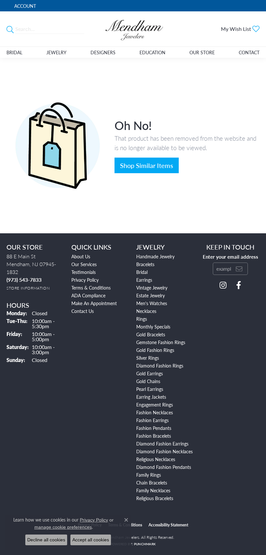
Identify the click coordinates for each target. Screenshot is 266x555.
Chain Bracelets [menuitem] (151, 482)
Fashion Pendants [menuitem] (153, 428)
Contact (249, 52)
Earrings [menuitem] (144, 280)
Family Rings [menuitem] (148, 474)
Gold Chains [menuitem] (148, 381)
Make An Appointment (94, 303)
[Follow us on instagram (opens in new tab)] (223, 285)
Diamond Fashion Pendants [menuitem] (163, 467)
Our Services (84, 264)
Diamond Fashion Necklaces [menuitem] (164, 451)
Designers (103, 52)
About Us (80, 256)
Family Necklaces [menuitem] (153, 490)
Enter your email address (230, 256)
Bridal (14, 52)
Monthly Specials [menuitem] (153, 326)
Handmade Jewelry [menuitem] (155, 256)
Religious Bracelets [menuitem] (154, 498)
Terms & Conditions (91, 287)
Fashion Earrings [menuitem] (152, 420)
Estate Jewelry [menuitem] (150, 295)
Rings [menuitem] (141, 319)
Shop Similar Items (146, 165)
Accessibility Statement (168, 525)
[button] (24, 5)
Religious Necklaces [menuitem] (155, 459)
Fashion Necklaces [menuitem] (154, 412)
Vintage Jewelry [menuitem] (151, 287)
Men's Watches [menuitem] (151, 303)
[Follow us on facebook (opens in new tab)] (238, 285)
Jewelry (56, 52)
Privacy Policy (85, 280)
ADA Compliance (88, 295)
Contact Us (82, 311)
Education (152, 52)
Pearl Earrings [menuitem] (149, 389)
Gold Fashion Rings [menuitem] (155, 350)
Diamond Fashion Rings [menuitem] (159, 365)
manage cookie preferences (63, 527)
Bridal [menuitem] (142, 272)
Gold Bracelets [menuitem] (150, 334)
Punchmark (145, 544)
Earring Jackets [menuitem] (151, 397)
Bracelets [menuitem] (145, 264)
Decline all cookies (46, 539)
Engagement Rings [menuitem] (154, 404)
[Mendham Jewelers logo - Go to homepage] (133, 28)
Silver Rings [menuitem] (147, 358)
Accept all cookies (90, 539)
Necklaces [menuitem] (146, 311)
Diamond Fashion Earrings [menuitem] (162, 443)
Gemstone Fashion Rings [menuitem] (160, 342)
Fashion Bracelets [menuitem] (153, 435)
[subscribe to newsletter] (239, 269)
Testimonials (83, 272)
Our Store (202, 52)
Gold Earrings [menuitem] (149, 373)
